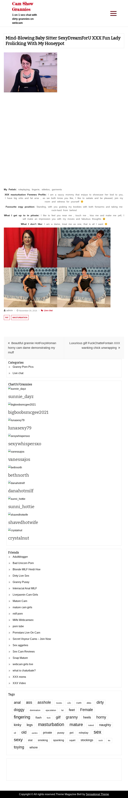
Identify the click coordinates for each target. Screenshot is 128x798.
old (23, 732)
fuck (48, 718)
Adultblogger (20, 556)
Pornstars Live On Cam (26, 632)
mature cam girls (22, 607)
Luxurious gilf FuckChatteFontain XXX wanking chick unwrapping (94, 345)
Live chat (48, 311)
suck (100, 740)
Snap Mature (20, 657)
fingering (22, 717)
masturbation (19, 318)
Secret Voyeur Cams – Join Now (32, 639)
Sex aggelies (20, 645)
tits (109, 740)
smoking (43, 740)
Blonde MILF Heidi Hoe (26, 569)
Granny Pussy (21, 582)
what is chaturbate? (24, 670)
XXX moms (19, 676)
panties (35, 733)
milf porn (18, 613)
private (47, 732)
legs (30, 725)
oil (15, 733)
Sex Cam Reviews (24, 651)
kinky (17, 725)
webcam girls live (23, 664)
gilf (58, 717)
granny (72, 717)
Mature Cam (20, 601)
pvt (72, 732)
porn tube (18, 626)
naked (91, 725)
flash (39, 717)
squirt (72, 740)
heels (87, 717)
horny (101, 717)
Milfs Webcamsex (23, 620)
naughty (105, 725)
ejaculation (51, 710)
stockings (87, 740)
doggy (19, 710)
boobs (59, 703)
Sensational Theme (97, 794)
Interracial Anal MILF (25, 588)
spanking (58, 740)
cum (78, 702)
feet (72, 710)
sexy (18, 739)
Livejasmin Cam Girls (25, 594)
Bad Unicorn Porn (23, 563)
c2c (69, 703)
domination (35, 710)
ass (29, 702)
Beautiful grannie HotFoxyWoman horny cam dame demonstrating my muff (32, 347)
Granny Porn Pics (23, 366)
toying (19, 747)
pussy (60, 732)
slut (30, 740)
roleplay (83, 732)
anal (17, 702)
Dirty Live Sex (21, 575)
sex (97, 731)
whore (34, 747)
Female (86, 710)
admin (9, 310)
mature (76, 724)
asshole (44, 702)
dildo (89, 703)
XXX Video (19, 683)
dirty (100, 702)
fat (6, 318)
